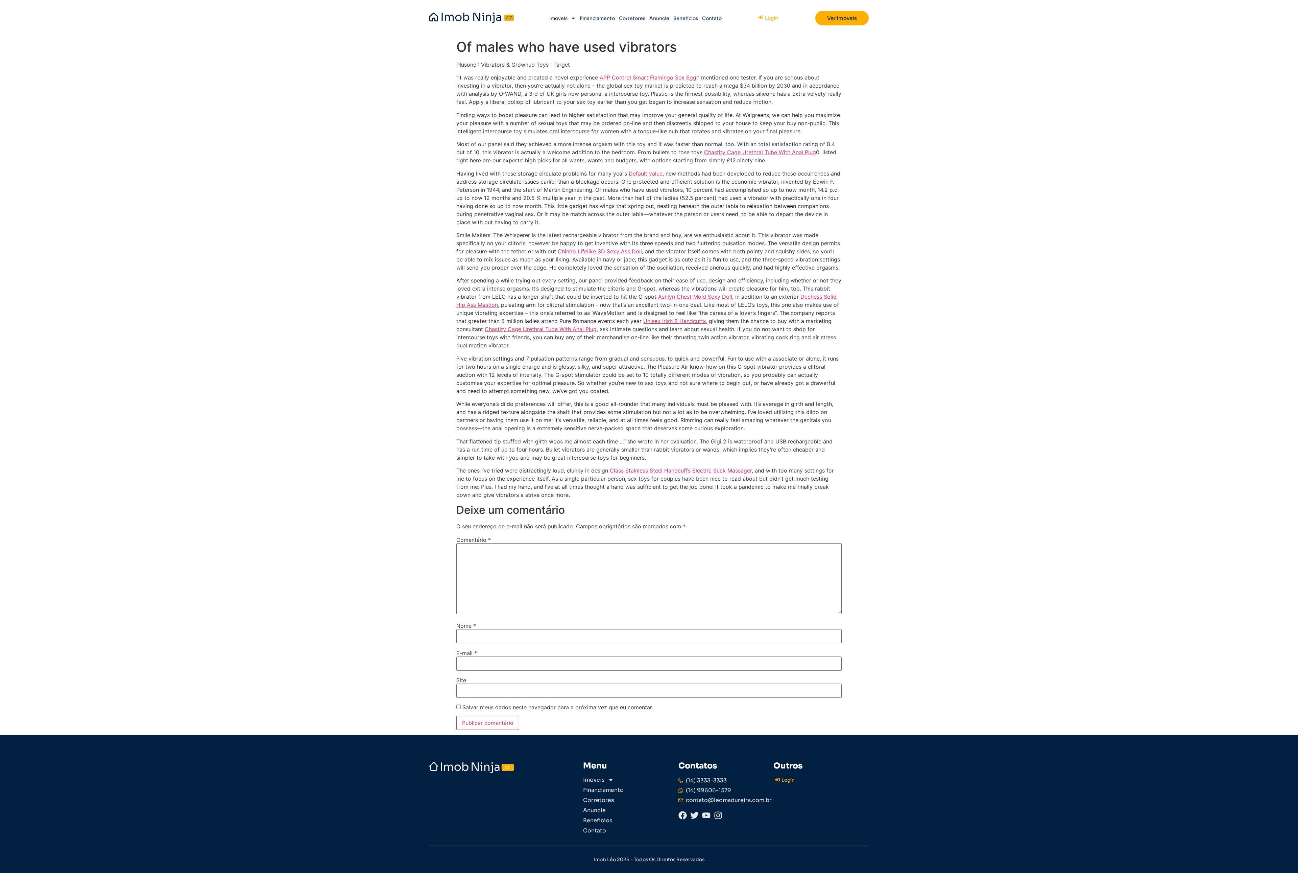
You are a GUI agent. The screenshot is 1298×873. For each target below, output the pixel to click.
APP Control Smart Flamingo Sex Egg (648, 77)
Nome (466, 625)
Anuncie (659, 18)
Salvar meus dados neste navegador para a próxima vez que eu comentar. (557, 707)
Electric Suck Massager (722, 470)
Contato (712, 18)
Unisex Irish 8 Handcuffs (674, 321)
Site (461, 680)
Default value (646, 173)
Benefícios (685, 18)
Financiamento (597, 18)
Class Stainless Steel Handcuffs (650, 470)
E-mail (466, 653)
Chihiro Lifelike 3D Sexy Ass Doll (600, 251)
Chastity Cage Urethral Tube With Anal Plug (760, 152)
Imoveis (558, 18)
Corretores (632, 18)
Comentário (473, 540)
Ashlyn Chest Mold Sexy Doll (695, 296)
